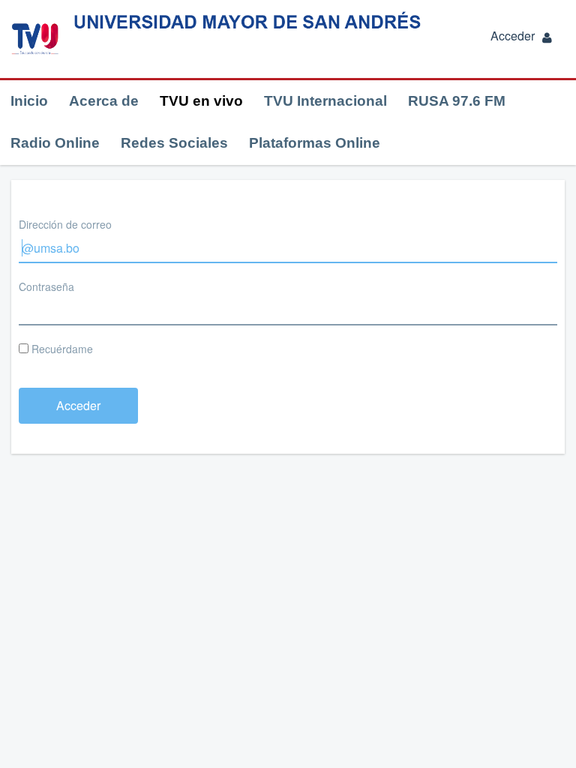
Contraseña (46, 286)
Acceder (512, 35)
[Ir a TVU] (35, 39)
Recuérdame (60, 348)
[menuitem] (29, 101)
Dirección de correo (65, 224)
